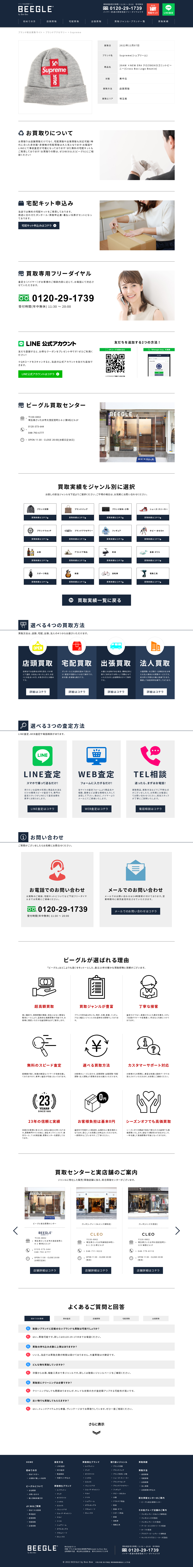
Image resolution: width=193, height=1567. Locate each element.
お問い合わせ (34, 1494)
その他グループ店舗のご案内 (153, 1510)
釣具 (115, 1505)
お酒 (115, 1497)
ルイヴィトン (61, 1490)
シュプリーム (62, 1525)
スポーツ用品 (118, 1513)
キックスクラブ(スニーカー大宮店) (154, 1537)
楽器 (115, 1517)
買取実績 (143, 1462)
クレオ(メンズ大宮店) (149, 1518)
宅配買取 (144, 1478)
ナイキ (59, 1521)
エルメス (60, 1505)
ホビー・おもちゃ (119, 1493)
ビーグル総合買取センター (151, 1502)
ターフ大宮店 (146, 1529)
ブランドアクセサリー (121, 1485)
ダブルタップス (62, 1529)
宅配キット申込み (63, 1478)
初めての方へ (34, 1474)
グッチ (59, 1494)
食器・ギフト (117, 1509)
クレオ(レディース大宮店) (151, 1522)
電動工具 (116, 1524)
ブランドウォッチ (119, 1482)
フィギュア (117, 1489)
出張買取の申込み (148, 1490)
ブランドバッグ (118, 1470)
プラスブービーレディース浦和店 (153, 1533)
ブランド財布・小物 (120, 1474)
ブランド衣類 (118, 1466)
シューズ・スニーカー (121, 1478)
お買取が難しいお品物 (37, 1478)
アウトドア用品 (119, 1501)
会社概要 (32, 1490)
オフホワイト (61, 1497)
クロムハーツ (62, 1533)
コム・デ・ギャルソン (64, 1513)
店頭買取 (144, 1474)
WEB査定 (61, 1470)
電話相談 (60, 1474)
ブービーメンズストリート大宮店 (153, 1526)
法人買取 (144, 1486)
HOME (29, 1462)
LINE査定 (61, 1466)
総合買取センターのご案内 (152, 1497)
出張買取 (144, 1482)
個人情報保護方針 (36, 1498)
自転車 (116, 1521)
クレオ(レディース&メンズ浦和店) (154, 1514)
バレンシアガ (62, 1509)
